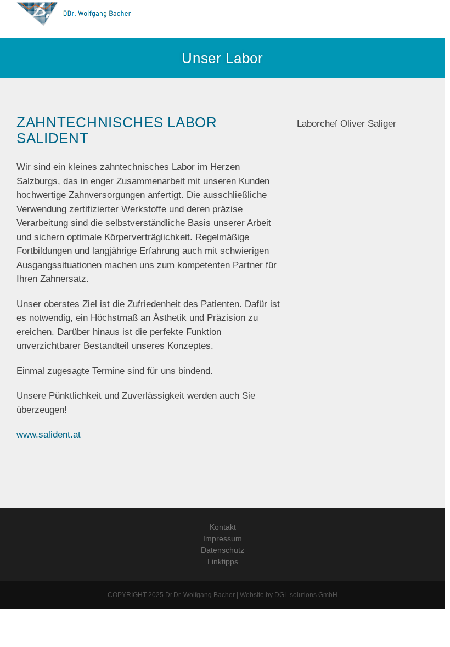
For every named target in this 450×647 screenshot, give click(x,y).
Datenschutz (222, 550)
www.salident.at (48, 434)
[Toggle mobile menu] (429, 19)
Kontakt (223, 527)
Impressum (222, 538)
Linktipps (222, 561)
